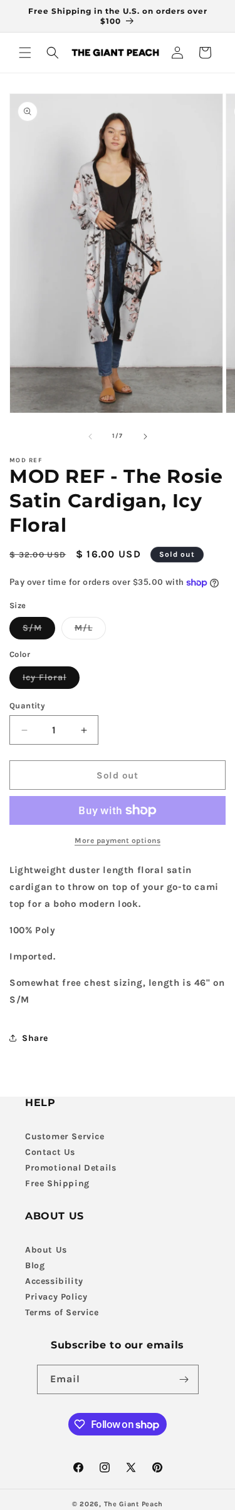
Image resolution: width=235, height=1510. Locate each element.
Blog (34, 1265)
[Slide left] (90, 436)
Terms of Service (62, 1312)
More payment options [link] (117, 840)
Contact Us (50, 1152)
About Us (46, 1249)
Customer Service (65, 1136)
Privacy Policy (56, 1296)
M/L (90, 630)
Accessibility (54, 1281)
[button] (25, 52)
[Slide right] (145, 436)
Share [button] (35, 1038)
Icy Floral (51, 680)
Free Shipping (57, 1183)
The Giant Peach (134, 1504)
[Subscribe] (184, 1379)
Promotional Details (70, 1167)
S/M (39, 630)
